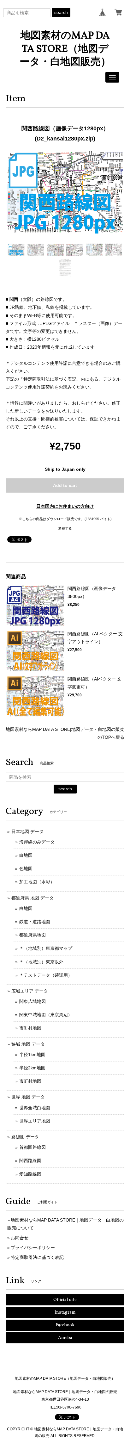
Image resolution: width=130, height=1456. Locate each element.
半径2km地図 (32, 1067)
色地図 (25, 868)
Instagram (65, 1313)
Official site (65, 1300)
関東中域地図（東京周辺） (45, 1014)
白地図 (25, 855)
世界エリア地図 (34, 1120)
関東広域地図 (32, 1001)
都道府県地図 (32, 934)
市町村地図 (30, 1027)
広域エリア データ (29, 990)
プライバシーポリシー (33, 1247)
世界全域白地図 (34, 1107)
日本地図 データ (27, 831)
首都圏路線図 (32, 1147)
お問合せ (19, 1237)
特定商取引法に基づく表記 (37, 1257)
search (61, 12)
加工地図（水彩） (37, 881)
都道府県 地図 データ (32, 897)
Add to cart (65, 485)
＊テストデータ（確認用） (45, 975)
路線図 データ (25, 1136)
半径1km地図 (32, 1054)
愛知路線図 (30, 1174)
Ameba (65, 1338)
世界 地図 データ (28, 1096)
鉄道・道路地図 (34, 921)
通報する (65, 528)
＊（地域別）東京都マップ (45, 948)
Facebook (65, 1325)
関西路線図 (30, 1160)
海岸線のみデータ (37, 841)
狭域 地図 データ (28, 1044)
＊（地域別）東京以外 (41, 961)
